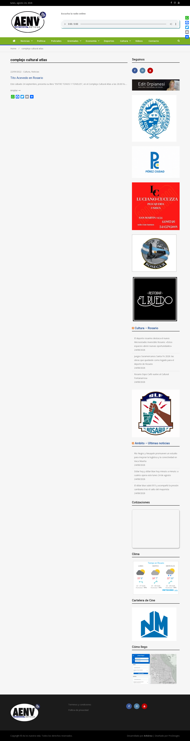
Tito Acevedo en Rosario (26, 78)
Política (41, 40)
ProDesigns (174, 735)
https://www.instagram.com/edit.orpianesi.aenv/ (175, 3)
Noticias (25, 40)
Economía (91, 40)
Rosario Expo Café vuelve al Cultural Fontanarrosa (151, 376)
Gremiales (72, 40)
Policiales (56, 40)
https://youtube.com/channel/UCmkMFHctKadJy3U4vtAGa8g (179, 3)
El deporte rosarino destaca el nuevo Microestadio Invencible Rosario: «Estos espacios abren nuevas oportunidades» (153, 342)
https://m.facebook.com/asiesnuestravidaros (171, 3)
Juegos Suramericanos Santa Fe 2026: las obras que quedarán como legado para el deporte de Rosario (154, 360)
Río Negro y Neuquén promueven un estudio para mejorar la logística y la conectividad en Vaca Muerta (155, 457)
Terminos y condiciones (79, 704)
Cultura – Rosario (146, 328)
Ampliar (14, 90)
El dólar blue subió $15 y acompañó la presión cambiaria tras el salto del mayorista (156, 487)
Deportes (109, 40)
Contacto (154, 40)
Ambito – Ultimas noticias (152, 443)
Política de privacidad (78, 710)
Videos (139, 40)
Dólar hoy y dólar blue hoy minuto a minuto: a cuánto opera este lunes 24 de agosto (156, 473)
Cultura (124, 40)
